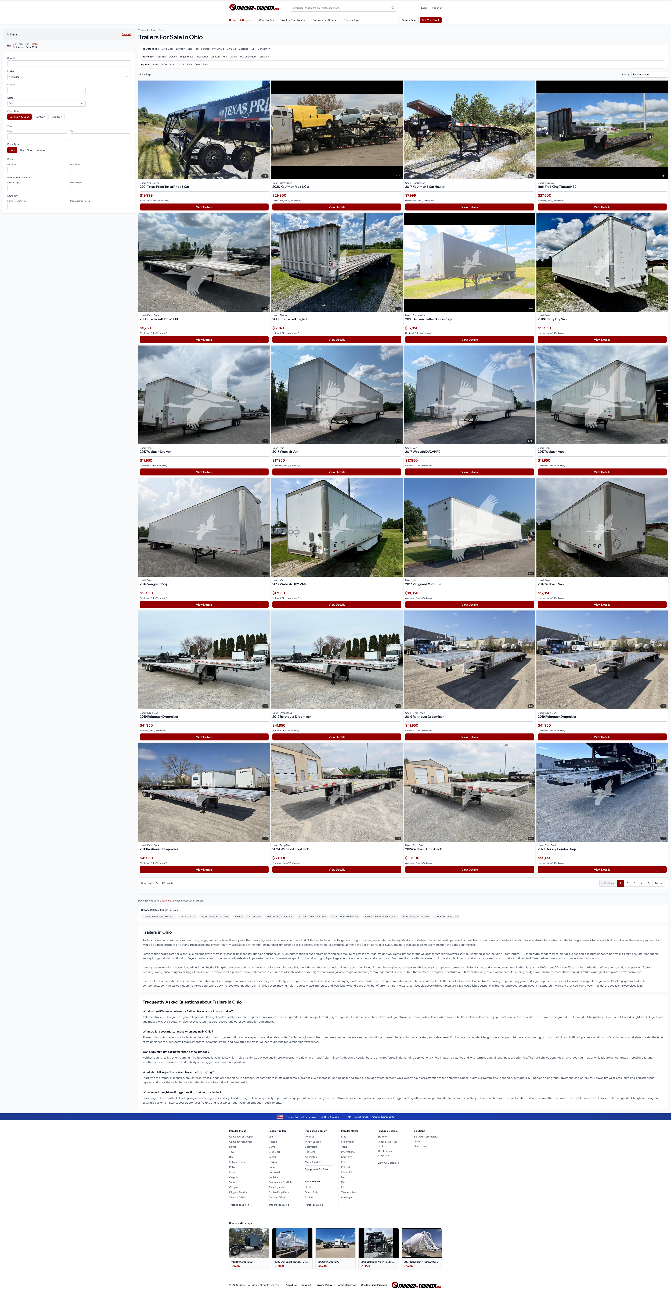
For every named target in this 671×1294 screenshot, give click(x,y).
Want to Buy (266, 20)
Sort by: (625, 74)
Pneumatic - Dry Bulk (280, 1182)
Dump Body (311, 1192)
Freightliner (347, 1141)
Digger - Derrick (238, 1192)
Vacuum (233, 1182)
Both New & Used (19, 116)
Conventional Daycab (240, 1141)
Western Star (348, 1192)
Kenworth (346, 1156)
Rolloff (232, 1167)
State (10, 97)
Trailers (187, 916)
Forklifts (309, 1136)
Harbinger (346, 1197)
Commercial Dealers (325, 20)
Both (12, 150)
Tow (231, 1151)
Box (231, 1156)
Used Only (56, 116)
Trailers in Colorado (247, 916)
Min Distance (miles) (17, 200)
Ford (343, 1162)
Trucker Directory (291, 20)
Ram (343, 1182)
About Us (291, 1284)
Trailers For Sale (147, 30)
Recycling (310, 1151)
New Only (40, 116)
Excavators (311, 1146)
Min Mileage (13, 182)
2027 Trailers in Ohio (344, 916)
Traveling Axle (276, 1187)
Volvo (344, 1146)
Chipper (233, 1187)
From (10, 131)
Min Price (11, 164)
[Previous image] (141, 130)
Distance (12, 195)
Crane (232, 1172)
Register (437, 7)
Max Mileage (76, 182)
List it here (165, 900)
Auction (41, 150)
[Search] (393, 8)
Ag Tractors (311, 1156)
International (348, 1151)
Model (11, 84)
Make (10, 71)
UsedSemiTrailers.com (374, 1284)
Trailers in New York (312, 916)
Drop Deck (274, 1151)
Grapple (233, 1177)
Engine (309, 1197)
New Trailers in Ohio (279, 916)
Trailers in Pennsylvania (159, 916)
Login (424, 7)
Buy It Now (26, 150)
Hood (308, 1187)
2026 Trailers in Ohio (415, 916)
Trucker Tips (351, 20)
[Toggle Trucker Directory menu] (304, 20)
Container (274, 1177)
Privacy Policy (324, 1284)
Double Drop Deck (279, 1192)
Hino (343, 1187)
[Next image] (266, 130)
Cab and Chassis (238, 1162)
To (71, 131)
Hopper (273, 1167)
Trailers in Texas (446, 916)
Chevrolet (346, 1172)
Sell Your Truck (431, 20)
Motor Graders (313, 1162)
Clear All (126, 34)
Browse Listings (238, 20)
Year (10, 126)
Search (11, 58)
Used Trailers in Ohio (214, 916)
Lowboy (273, 1162)
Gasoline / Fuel (277, 1197)
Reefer (272, 1156)
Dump (232, 1146)
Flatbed (273, 1141)
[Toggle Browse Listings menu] (250, 20)
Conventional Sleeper (241, 1136)
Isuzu (344, 1177)
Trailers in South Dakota (380, 916)
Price (10, 159)
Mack (344, 1136)
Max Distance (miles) (80, 200)
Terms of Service (346, 1284)
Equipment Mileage (18, 177)
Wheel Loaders (313, 1141)
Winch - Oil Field (238, 1197)
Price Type (13, 144)
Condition (13, 111)
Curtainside (275, 1172)
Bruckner (383, 1136)
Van (271, 1136)
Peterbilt (346, 1167)
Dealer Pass (409, 20)
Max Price (75, 164)
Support (306, 1284)
